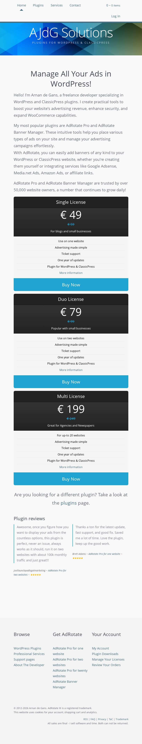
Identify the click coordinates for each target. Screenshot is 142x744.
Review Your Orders (106, 665)
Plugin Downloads (105, 654)
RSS (85, 719)
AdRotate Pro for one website (104, 553)
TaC (111, 719)
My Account (100, 648)
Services (57, 5)
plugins (69, 503)
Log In (115, 16)
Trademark (122, 719)
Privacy (102, 719)
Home (21, 5)
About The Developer (29, 665)
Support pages (24, 659)
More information (71, 273)
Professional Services (29, 654)
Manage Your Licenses (108, 659)
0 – (113, 5)
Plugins (38, 5)
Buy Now (71, 285)
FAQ (93, 719)
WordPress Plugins (27, 648)
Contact (75, 5)
